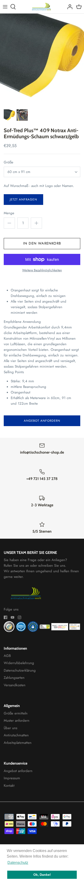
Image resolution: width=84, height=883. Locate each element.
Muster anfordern (16, 720)
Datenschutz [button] (17, 863)
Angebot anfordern (42, 420)
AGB (7, 655)
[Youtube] (12, 617)
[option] (42, 60)
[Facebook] (5, 617)
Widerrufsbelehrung (19, 663)
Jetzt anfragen (23, 199)
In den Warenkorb (42, 243)
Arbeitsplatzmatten (18, 742)
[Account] (68, 7)
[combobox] (42, 172)
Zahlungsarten (14, 677)
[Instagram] (19, 617)
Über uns (10, 728)
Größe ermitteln (16, 713)
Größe (8, 162)
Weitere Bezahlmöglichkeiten (42, 270)
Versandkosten (14, 685)
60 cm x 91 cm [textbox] (18, 171)
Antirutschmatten (16, 735)
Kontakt (9, 785)
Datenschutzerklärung (20, 670)
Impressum (12, 778)
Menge (9, 213)
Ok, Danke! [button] (42, 874)
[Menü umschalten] (5, 7)
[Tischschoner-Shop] (42, 6)
